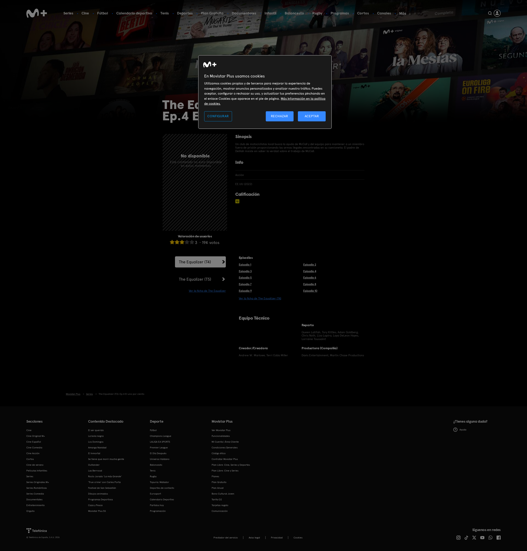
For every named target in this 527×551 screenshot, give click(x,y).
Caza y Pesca (95, 505)
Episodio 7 (245, 284)
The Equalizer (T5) (195, 279)
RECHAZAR (279, 116)
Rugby (317, 13)
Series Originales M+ (37, 482)
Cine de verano (34, 464)
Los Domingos (95, 441)
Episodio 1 (245, 264)
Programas (340, 13)
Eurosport (155, 493)
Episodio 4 (309, 271)
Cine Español (33, 441)
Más (402, 13)
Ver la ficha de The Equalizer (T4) (260, 298)
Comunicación (220, 511)
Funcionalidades (221, 436)
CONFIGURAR (218, 116)
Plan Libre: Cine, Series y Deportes (231, 464)
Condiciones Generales (225, 447)
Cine (85, 13)
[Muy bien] (192, 242)
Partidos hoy (157, 505)
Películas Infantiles (36, 470)
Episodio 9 (245, 290)
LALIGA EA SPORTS (160, 441)
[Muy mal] (172, 242)
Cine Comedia (34, 447)
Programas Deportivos (100, 499)
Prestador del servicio (225, 537)
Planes (215, 476)
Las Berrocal (95, 470)
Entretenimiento (35, 505)
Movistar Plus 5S (97, 511)
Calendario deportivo (134, 13)
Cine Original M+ (35, 436)
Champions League (160, 436)
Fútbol (102, 13)
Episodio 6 (309, 277)
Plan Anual (218, 488)
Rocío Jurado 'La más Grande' (105, 476)
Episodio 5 (245, 277)
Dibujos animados (98, 493)
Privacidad (277, 537)
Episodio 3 (245, 271)
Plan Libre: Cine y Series (225, 470)
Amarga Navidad (97, 447)
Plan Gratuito (212, 13)
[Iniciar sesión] (497, 13)
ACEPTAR (312, 116)
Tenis (164, 13)
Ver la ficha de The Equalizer (207, 290)
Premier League (159, 447)
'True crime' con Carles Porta (104, 482)
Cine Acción (33, 453)
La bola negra (96, 436)
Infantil (270, 13)
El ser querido (96, 430)
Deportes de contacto (162, 488)
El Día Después (158, 453)
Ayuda (462, 429)
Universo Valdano (159, 459)
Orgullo (30, 511)
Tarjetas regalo (220, 505)
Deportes (185, 13)
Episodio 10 (310, 290)
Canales (384, 13)
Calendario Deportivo (162, 499)
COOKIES (298, 537)
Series (68, 13)
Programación (158, 511)
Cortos (363, 13)
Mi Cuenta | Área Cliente (225, 441)
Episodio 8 (309, 284)
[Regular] (182, 242)
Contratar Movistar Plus (225, 459)
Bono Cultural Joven (223, 493)
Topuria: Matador (159, 482)
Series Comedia (35, 493)
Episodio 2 (309, 264)
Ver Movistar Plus (221, 430)
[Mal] (177, 242)
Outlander (94, 464)
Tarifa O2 (217, 499)
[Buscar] (490, 13)
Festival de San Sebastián (102, 488)
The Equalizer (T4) (195, 261)
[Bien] (187, 242)
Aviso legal (254, 537)
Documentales (244, 13)
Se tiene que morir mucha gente (106, 459)
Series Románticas (36, 488)
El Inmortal (94, 453)
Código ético (219, 453)
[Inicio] (36, 13)
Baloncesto (294, 13)
